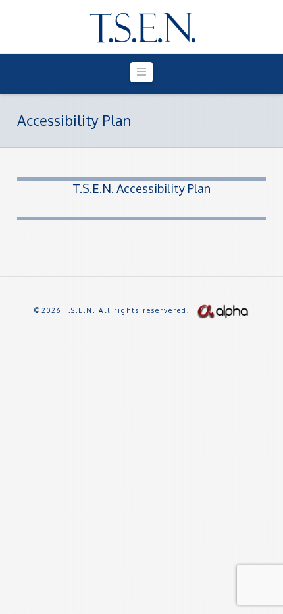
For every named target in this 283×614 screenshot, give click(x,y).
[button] (141, 72)
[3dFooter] (222, 310)
